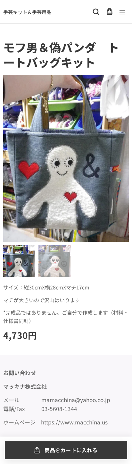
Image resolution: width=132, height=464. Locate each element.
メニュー (122, 11)
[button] (96, 12)
